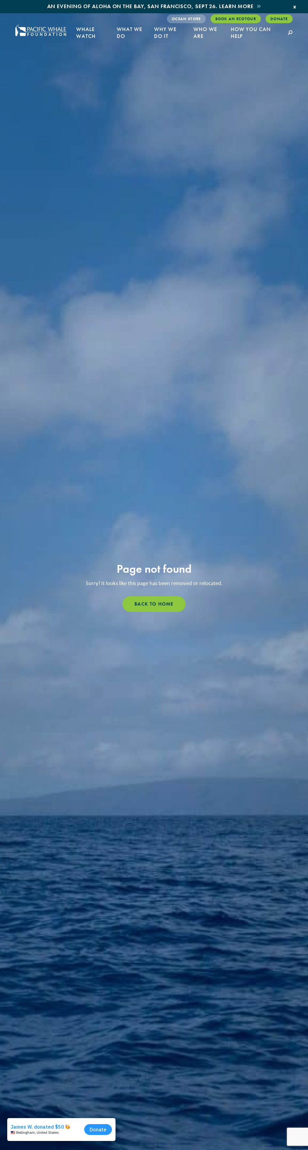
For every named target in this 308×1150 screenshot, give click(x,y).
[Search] (290, 33)
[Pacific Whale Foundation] (40, 30)
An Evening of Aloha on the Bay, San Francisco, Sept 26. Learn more (150, 6)
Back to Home (154, 604)
